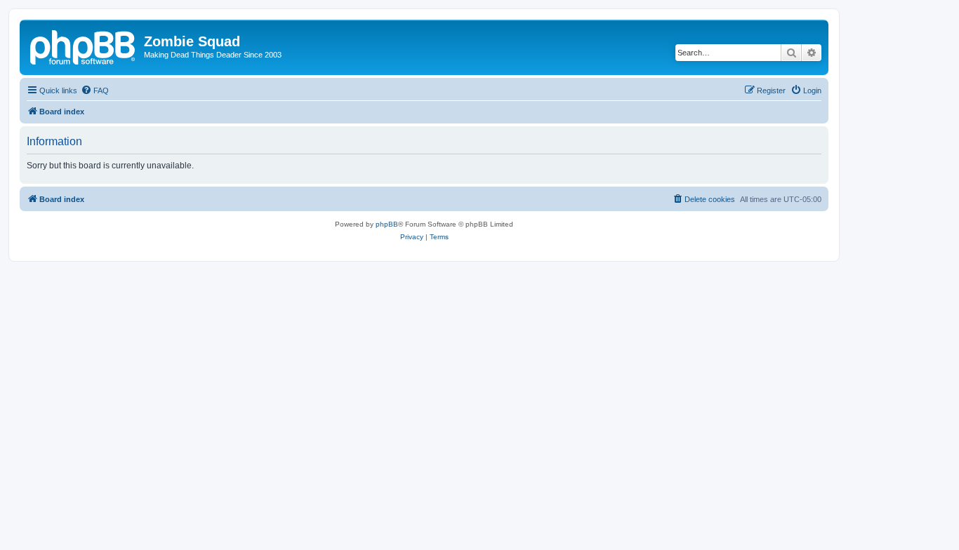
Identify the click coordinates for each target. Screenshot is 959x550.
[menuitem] (95, 90)
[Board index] (83, 45)
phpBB (387, 224)
